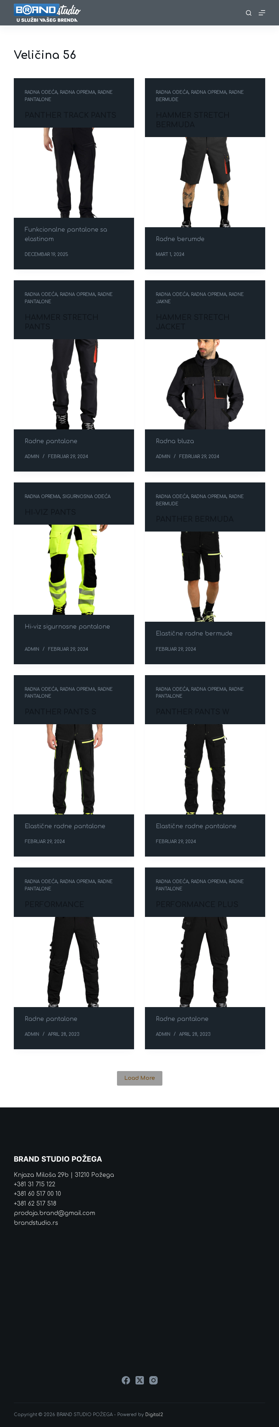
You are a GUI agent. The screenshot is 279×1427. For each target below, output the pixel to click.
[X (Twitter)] (140, 1380)
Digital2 (154, 1414)
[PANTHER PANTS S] (74, 769)
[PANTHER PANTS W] (205, 769)
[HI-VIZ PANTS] (74, 570)
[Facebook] (126, 1380)
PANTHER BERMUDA (195, 519)
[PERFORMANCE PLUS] (205, 962)
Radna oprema (77, 92)
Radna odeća (41, 92)
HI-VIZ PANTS (50, 512)
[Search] (248, 13)
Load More (139, 1078)
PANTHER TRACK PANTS (70, 115)
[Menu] (262, 12)
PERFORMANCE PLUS (197, 905)
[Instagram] (153, 1380)
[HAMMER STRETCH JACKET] (205, 384)
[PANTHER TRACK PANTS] (74, 173)
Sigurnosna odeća (86, 496)
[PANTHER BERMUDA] (205, 577)
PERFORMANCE (54, 905)
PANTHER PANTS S (60, 712)
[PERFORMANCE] (74, 962)
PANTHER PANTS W (192, 712)
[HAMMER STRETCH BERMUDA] (205, 182)
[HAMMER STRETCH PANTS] (74, 384)
